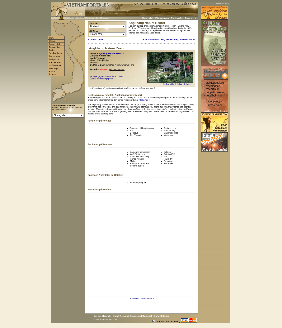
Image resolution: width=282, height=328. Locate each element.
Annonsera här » (222, 3)
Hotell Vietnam (120, 316)
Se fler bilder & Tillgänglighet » (177, 84)
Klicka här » (144, 100)
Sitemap (165, 316)
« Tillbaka (92, 39)
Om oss (97, 316)
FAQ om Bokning (169, 39)
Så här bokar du (151, 39)
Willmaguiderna (162, 18)
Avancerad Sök (187, 39)
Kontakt (107, 316)
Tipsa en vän (191, 18)
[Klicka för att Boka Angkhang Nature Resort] (170, 82)
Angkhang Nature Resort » (110, 53)
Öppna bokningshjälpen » (101, 79)
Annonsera (135, 316)
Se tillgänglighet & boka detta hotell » (106, 76)
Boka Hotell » (147, 298)
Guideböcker (177, 18)
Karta (156, 316)
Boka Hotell (147, 18)
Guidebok (147, 316)
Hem (101, 39)
